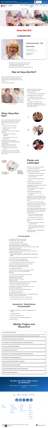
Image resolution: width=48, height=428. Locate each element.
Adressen (30, 406)
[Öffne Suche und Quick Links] (46, 6)
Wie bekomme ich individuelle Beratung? (12, 357)
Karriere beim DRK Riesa (32, 6)
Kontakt (30, 408)
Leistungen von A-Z (23, 410)
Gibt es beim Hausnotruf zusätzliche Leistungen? (14, 361)
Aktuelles (21, 408)
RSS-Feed (30, 416)
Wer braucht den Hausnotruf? (9, 332)
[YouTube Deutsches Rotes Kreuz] (20, 400)
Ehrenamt (37, 5)
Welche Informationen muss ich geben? (11, 365)
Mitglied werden (13, 406)
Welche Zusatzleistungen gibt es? (10, 372)
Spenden (41, 5)
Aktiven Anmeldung (14, 408)
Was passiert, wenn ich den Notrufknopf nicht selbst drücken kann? (18, 342)
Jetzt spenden (4, 406)
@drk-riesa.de (34, 50)
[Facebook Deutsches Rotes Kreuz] (16, 400)
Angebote (22, 5)
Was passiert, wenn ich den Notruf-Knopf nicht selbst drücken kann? (18, 353)
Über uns (44, 5)
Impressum (30, 414)
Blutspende (12, 412)
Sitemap (30, 410)
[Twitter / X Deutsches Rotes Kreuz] (27, 400)
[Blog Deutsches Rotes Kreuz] (31, 400)
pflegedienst (28, 50)
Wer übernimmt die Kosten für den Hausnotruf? (13, 338)
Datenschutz (31, 412)
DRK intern (31, 418)
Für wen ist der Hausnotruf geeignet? (11, 346)
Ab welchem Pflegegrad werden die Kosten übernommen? (15, 368)
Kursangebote (26, 5)
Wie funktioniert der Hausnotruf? (10, 350)
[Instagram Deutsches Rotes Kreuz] (24, 400)
